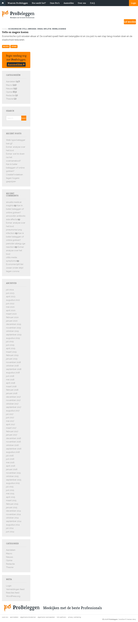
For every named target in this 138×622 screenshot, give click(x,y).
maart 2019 (11, 352)
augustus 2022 (13, 300)
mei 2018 (10, 379)
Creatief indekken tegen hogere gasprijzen (14, 178)
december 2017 (13, 397)
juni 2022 (10, 303)
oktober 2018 (12, 365)
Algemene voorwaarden (46, 617)
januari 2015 (11, 507)
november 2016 (13, 442)
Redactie (10, 95)
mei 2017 (10, 421)
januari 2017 (11, 435)
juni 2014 (10, 531)
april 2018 (10, 383)
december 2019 (13, 324)
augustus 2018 (13, 372)
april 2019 (10, 348)
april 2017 (10, 424)
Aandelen (10, 81)
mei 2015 (10, 493)
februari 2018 (12, 390)
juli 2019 (10, 341)
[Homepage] (69, 14)
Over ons (82, 3)
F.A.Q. (92, 3)
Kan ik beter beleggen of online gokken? (15, 167)
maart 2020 (11, 314)
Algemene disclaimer (28, 617)
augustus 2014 (13, 525)
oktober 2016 (12, 445)
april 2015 (10, 497)
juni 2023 (10, 293)
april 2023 (10, 296)
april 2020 (10, 310)
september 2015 (13, 480)
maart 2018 (11, 386)
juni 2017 (10, 417)
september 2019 (13, 334)
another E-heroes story (127, 619)
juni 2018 (10, 376)
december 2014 (13, 511)
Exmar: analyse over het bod (15, 250)
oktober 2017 (12, 404)
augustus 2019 (13, 338)
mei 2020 (10, 307)
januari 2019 (11, 359)
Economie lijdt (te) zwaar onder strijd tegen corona (14, 267)
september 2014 (13, 521)
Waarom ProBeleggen (18, 3)
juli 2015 (9, 486)
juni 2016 (10, 459)
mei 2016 (10, 462)
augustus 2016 (13, 452)
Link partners (61, 617)
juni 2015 (10, 490)
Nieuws (9, 88)
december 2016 (13, 438)
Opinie (14, 46)
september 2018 (13, 369)
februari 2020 (12, 317)
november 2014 (13, 514)
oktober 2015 (12, 476)
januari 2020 (12, 321)
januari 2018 (11, 393)
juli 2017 (9, 414)
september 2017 (13, 407)
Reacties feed (12, 592)
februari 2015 (12, 504)
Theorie (9, 99)
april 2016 (10, 466)
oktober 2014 (12, 518)
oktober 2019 (12, 331)
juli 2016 (10, 455)
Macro (6, 46)
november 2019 (13, 328)
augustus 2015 (13, 483)
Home (4, 29)
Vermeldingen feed (15, 589)
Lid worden (130, 21)
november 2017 (13, 400)
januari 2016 (11, 469)
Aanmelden (69, 3)
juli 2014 (9, 528)
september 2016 (13, 449)
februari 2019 (12, 355)
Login (133, 3)
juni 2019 (10, 345)
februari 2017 (12, 431)
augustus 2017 (13, 410)
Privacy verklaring (74, 617)
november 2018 (13, 362)
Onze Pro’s (55, 3)
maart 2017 (11, 428)
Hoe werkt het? (39, 3)
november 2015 (13, 473)
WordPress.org (13, 596)
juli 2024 (10, 289)
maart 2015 (11, 500)
